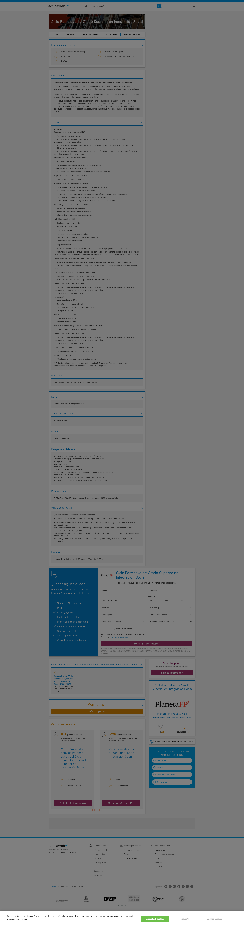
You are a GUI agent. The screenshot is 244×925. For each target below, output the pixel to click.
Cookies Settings (214, 919)
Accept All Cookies (155, 919)
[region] (122, 918)
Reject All (185, 919)
